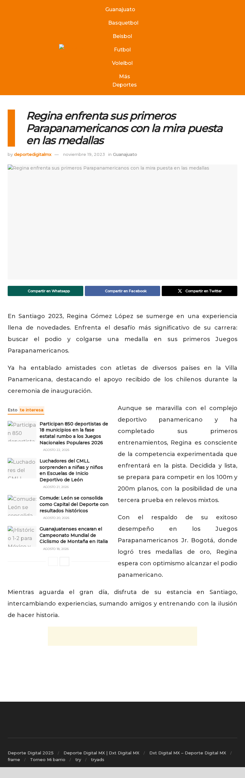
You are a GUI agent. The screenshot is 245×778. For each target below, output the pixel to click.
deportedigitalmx (32, 154)
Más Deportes (124, 80)
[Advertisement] (122, 636)
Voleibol (122, 63)
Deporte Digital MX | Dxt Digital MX (101, 752)
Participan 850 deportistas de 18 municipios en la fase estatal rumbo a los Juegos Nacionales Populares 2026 (74, 433)
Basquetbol (123, 23)
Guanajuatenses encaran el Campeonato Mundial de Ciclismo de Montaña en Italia (74, 535)
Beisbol (122, 36)
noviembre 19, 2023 (84, 154)
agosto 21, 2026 (55, 487)
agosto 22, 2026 (55, 450)
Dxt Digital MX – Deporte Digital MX (187, 752)
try (78, 759)
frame (14, 759)
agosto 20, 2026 (55, 518)
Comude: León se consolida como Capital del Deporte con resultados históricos (74, 504)
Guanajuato (120, 9)
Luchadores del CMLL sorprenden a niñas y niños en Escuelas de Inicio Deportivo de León (71, 470)
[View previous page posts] (53, 561)
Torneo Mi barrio (47, 759)
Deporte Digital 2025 (31, 752)
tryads (97, 759)
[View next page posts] (64, 561)
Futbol (122, 50)
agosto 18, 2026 (55, 549)
